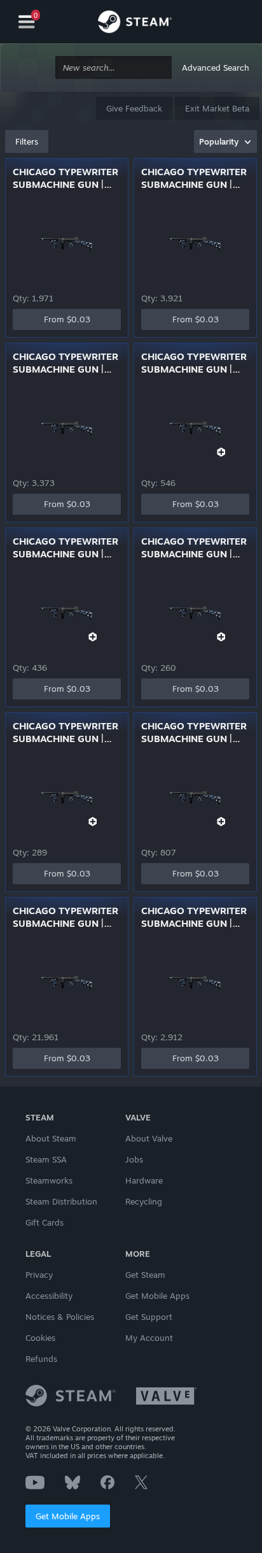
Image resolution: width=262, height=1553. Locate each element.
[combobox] (113, 67)
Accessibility (48, 1296)
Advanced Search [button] (215, 67)
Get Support (148, 1317)
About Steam (50, 1138)
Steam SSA (46, 1159)
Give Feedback (134, 108)
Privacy (39, 1275)
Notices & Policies (59, 1317)
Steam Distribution (61, 1201)
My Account (149, 1338)
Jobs (134, 1159)
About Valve (148, 1138)
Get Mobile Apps (68, 1516)
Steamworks (48, 1180)
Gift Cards (44, 1222)
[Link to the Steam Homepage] (134, 23)
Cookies (40, 1338)
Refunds (41, 1359)
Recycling (143, 1201)
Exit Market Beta (217, 108)
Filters (26, 141)
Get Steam (145, 1275)
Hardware (144, 1180)
